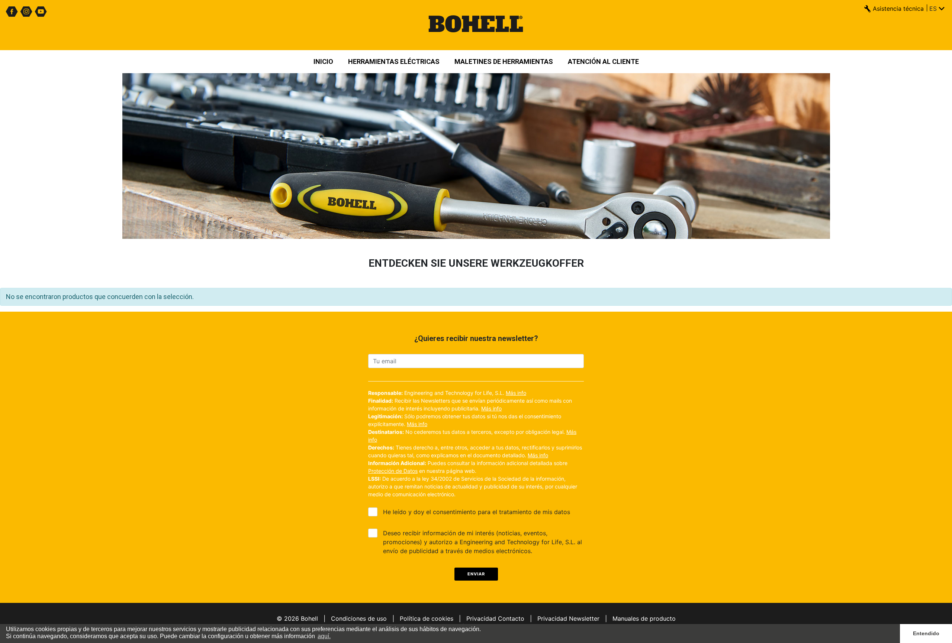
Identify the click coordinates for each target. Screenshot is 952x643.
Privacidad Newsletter (568, 618)
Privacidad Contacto (495, 618)
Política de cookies (426, 618)
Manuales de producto (644, 618)
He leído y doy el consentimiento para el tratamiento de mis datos (476, 512)
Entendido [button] (926, 633)
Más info (516, 393)
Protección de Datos (393, 471)
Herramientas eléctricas (394, 61)
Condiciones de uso (359, 618)
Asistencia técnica (898, 8)
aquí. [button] (324, 636)
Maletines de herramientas (503, 61)
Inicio (323, 61)
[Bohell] (476, 25)
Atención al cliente (603, 61)
